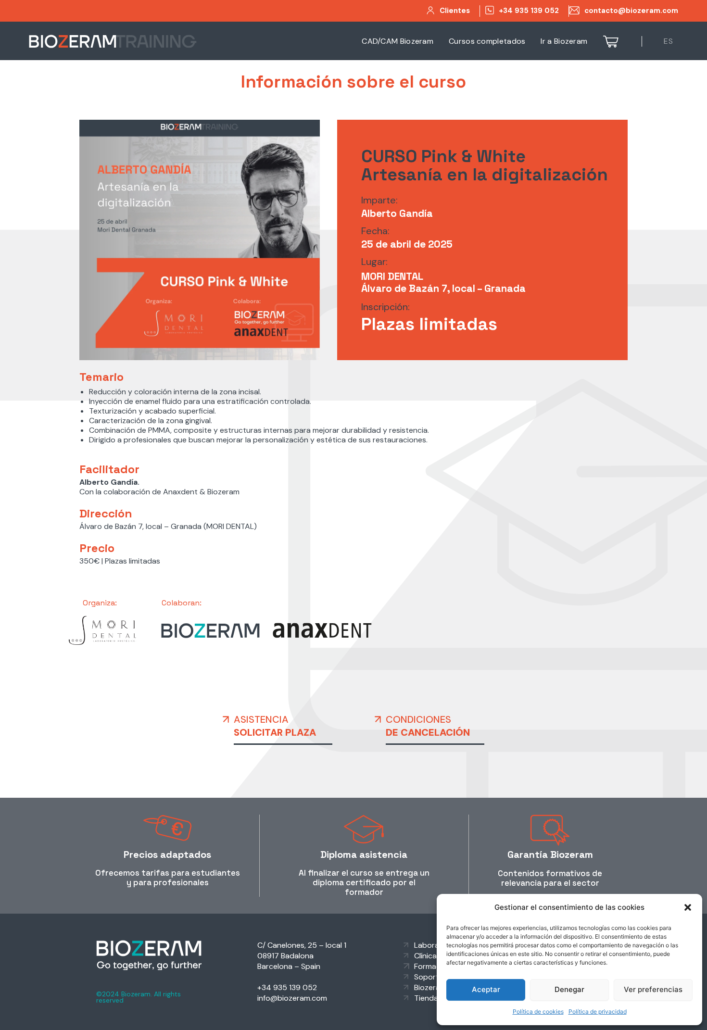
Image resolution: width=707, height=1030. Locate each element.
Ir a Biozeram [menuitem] (564, 41)
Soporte (428, 977)
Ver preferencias (653, 989)
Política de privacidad (597, 1011)
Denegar (569, 989)
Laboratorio (435, 945)
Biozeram (430, 987)
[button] (688, 907)
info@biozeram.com (292, 998)
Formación (432, 966)
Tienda (426, 998)
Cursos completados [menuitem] (487, 41)
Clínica (425, 956)
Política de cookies (538, 1011)
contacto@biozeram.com (631, 10)
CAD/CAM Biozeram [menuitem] (397, 41)
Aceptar (486, 989)
